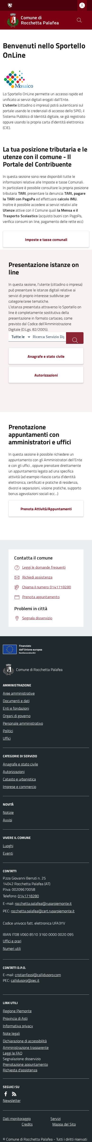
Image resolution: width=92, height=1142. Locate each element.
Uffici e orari (12, 941)
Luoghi (8, 846)
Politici (8, 731)
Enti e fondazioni (16, 708)
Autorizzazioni (14, 771)
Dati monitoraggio (17, 1118)
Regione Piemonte (17, 1011)
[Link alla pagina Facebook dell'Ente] (5, 1094)
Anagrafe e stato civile (20, 764)
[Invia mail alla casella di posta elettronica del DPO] (38, 975)
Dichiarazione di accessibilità (25, 1041)
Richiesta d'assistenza (20, 1070)
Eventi (8, 853)
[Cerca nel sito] (79, 20)
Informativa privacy (18, 1026)
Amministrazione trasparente (26, 1047)
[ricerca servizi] (75, 338)
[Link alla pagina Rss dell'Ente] (14, 1094)
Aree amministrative (19, 693)
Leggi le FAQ (12, 1053)
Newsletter (12, 1100)
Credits (27, 1124)
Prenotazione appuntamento (25, 1064)
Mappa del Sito (64, 1124)
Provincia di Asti (15, 1018)
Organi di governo (16, 716)
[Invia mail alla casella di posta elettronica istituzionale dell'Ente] (43, 903)
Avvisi (7, 820)
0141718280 (28, 896)
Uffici (7, 738)
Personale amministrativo (23, 723)
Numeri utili (12, 948)
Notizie (8, 812)
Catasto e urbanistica (19, 779)
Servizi (55, 1118)
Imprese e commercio (19, 786)
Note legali (11, 1033)
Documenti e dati (16, 701)
